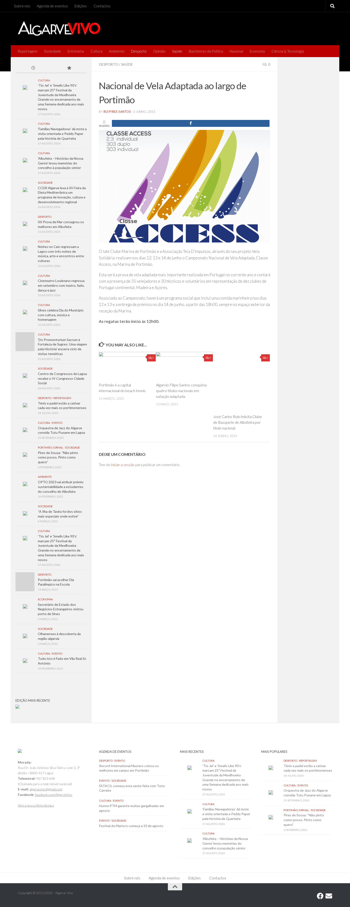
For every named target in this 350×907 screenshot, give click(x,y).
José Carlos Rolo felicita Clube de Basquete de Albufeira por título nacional (237, 422)
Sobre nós (22, 6)
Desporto (139, 51)
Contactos (102, 6)
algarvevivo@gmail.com (46, 789)
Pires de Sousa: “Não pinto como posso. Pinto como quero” (58, 457)
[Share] (191, 123)
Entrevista (76, 51)
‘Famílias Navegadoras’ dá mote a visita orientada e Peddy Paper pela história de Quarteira (62, 133)
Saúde (177, 51)
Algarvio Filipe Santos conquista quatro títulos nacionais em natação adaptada (181, 391)
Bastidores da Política (206, 51)
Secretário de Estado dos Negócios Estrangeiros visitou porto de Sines (60, 609)
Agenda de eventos (52, 6)
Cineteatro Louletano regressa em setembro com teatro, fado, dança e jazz (61, 285)
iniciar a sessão (123, 465)
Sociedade (52, 51)
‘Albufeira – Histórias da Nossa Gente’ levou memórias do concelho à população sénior (60, 163)
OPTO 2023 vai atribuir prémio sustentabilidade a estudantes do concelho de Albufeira (61, 486)
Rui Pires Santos (117, 111)
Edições (81, 6)
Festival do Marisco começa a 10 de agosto (131, 826)
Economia (257, 51)
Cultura (96, 51)
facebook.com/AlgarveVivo (53, 795)
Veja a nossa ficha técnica (36, 805)
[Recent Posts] (33, 68)
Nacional (236, 51)
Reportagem (27, 51)
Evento (57, 422)
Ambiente (117, 51)
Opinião (159, 51)
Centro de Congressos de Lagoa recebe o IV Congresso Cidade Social (62, 378)
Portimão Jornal (50, 447)
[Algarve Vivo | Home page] (59, 28)
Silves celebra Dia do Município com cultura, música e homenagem (61, 314)
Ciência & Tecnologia (287, 51)
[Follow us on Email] (328, 896)
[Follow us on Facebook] (320, 896)
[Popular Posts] (69, 68)
